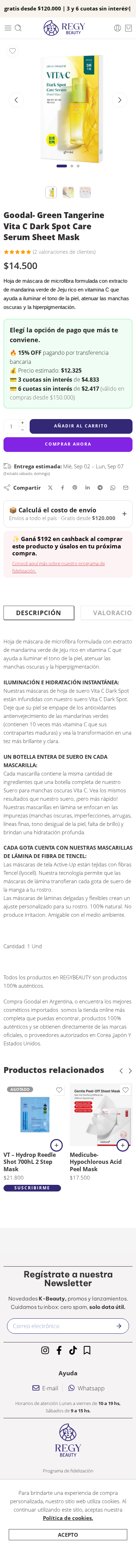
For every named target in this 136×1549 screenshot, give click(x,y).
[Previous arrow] (16, 100)
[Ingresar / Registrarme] (117, 28)
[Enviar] (119, 1326)
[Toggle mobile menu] (8, 28)
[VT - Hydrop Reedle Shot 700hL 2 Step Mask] (34, 1114)
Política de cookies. (68, 1517)
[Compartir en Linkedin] (87, 487)
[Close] (128, 8)
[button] (122, 1145)
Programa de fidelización (68, 1471)
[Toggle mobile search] (18, 28)
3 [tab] (78, 172)
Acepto (68, 1534)
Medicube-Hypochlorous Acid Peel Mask (96, 1162)
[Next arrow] (119, 100)
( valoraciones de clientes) (64, 251)
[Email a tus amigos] (126, 488)
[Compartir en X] (50, 487)
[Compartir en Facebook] (62, 487)
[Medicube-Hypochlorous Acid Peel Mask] (101, 1114)
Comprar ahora (68, 444)
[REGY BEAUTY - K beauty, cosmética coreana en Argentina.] (68, 28)
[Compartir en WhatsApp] (113, 488)
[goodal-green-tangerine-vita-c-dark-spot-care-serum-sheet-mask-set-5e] (68, 106)
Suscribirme (32, 1188)
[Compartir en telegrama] (100, 487)
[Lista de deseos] (12, 51)
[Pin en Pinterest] (75, 487)
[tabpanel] (68, 108)
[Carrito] (128, 28)
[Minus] (22, 430)
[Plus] (22, 422)
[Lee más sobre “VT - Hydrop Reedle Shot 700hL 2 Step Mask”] (56, 1145)
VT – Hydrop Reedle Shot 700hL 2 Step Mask (29, 1162)
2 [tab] (71, 172)
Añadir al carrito (81, 426)
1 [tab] (61, 172)
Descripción (38, 612)
